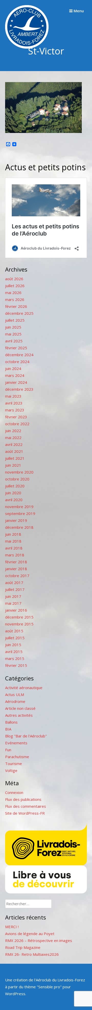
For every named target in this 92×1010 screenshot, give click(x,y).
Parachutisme (17, 756)
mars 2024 (14, 375)
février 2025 (16, 347)
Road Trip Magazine (22, 947)
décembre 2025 (19, 313)
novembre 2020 (19, 472)
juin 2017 (13, 596)
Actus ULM (14, 694)
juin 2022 (13, 430)
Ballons (11, 722)
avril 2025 (13, 340)
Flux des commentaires (25, 806)
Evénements (16, 742)
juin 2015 (13, 644)
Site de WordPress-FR (25, 813)
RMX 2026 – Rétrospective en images (38, 940)
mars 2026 (14, 299)
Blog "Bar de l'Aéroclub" (26, 735)
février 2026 (16, 306)
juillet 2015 (15, 637)
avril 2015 (13, 651)
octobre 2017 (17, 575)
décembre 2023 (19, 389)
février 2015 (16, 665)
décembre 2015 (19, 617)
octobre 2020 (17, 478)
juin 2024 (13, 368)
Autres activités (19, 715)
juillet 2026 (15, 285)
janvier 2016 (16, 610)
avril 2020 (13, 499)
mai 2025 (13, 333)
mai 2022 (13, 437)
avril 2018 (13, 548)
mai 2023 (13, 396)
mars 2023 (14, 409)
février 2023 (16, 416)
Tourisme (13, 763)
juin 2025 (13, 327)
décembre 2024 (19, 354)
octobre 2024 (17, 361)
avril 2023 (13, 403)
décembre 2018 (19, 527)
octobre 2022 (17, 423)
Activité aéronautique (23, 687)
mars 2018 (14, 554)
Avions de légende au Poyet (29, 933)
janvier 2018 (16, 568)
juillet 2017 (15, 589)
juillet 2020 (15, 485)
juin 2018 (13, 534)
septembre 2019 (20, 513)
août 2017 (14, 582)
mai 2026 (13, 292)
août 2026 (14, 278)
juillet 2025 (15, 320)
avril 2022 (13, 444)
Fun (8, 749)
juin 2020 (13, 492)
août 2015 (14, 630)
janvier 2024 (16, 382)
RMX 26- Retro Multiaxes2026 (32, 954)
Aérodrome (15, 701)
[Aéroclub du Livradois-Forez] (27, 47)
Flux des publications (23, 799)
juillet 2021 (15, 458)
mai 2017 (13, 603)
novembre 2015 (19, 623)
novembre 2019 (19, 506)
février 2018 (16, 561)
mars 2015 (14, 658)
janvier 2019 (16, 520)
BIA (8, 729)
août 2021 (14, 451)
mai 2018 (13, 541)
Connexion (14, 792)
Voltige (11, 770)
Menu (78, 10)
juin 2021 (13, 465)
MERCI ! (12, 926)
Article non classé (20, 708)
